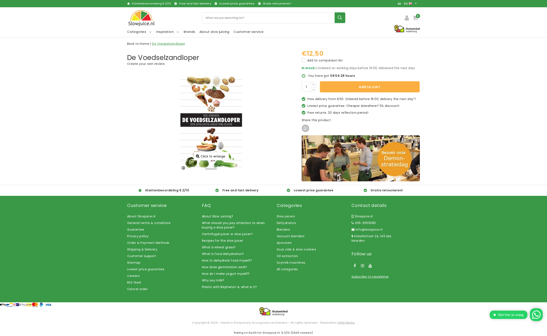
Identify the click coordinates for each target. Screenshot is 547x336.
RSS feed (134, 282)
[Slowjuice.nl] (141, 18)
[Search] (340, 17)
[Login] (407, 18)
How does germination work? (224, 267)
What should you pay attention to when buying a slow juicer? (233, 225)
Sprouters (284, 243)
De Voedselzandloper (168, 44)
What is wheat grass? (218, 247)
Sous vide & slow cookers (296, 249)
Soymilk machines (291, 262)
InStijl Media (346, 323)
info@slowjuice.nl (369, 229)
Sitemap (133, 262)
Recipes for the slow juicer (222, 241)
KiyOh (253, 333)
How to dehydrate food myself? (227, 260)
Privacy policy (138, 236)
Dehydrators (286, 223)
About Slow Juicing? (217, 216)
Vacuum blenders (290, 236)
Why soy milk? (213, 280)
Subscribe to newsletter (370, 277)
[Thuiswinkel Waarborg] (273, 311)
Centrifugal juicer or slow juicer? (227, 234)
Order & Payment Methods (148, 243)
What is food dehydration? (223, 254)
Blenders (283, 229)
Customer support (141, 256)
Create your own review (146, 64)
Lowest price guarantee (145, 269)
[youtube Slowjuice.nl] (370, 266)
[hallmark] (407, 28)
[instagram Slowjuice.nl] (362, 266)
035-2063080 (365, 223)
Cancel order (137, 289)
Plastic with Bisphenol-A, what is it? (229, 287)
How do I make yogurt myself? (226, 274)
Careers (133, 276)
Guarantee (135, 229)
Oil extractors (287, 256)
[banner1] (361, 158)
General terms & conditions (149, 223)
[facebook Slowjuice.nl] (354, 266)
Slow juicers (286, 216)
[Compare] (400, 3)
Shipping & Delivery (142, 249)
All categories (287, 269)
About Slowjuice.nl (141, 216)
